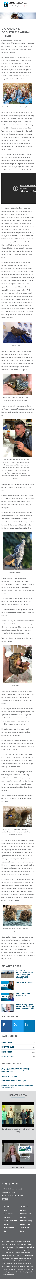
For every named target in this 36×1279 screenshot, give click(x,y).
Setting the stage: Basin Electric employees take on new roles (17, 1086)
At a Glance (24, 1207)
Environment (8, 1214)
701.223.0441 (6, 1196)
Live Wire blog (18, 1047)
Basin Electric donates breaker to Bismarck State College (18, 1130)
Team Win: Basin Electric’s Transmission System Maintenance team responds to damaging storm (24, 974)
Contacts (7, 1217)
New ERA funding (18, 1167)
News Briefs (18, 1052)
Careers (23, 1210)
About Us (7, 1207)
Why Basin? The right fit (24, 982)
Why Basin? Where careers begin (23, 994)
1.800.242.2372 (17, 1196)
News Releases (18, 1057)
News (5, 1210)
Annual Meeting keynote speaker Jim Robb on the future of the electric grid (25, 1006)
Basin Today (18, 1042)
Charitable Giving (26, 1221)
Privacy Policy (25, 1224)
